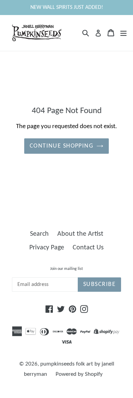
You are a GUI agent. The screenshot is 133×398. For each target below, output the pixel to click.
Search (39, 234)
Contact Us (88, 247)
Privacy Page (46, 247)
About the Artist (80, 234)
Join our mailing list (66, 269)
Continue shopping (61, 146)
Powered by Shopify (79, 374)
